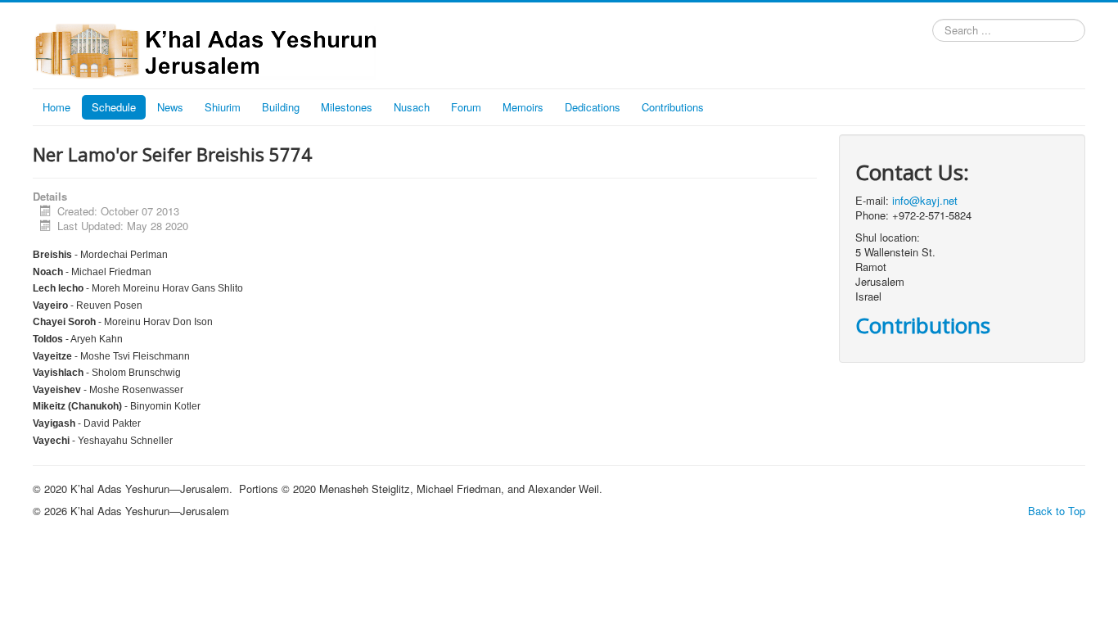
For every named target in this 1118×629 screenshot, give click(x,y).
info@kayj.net (925, 200)
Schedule (114, 107)
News (170, 107)
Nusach (412, 107)
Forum (466, 107)
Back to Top (1056, 510)
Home (56, 107)
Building (281, 107)
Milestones (346, 107)
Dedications (592, 107)
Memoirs (523, 107)
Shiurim (223, 107)
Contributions (673, 107)
